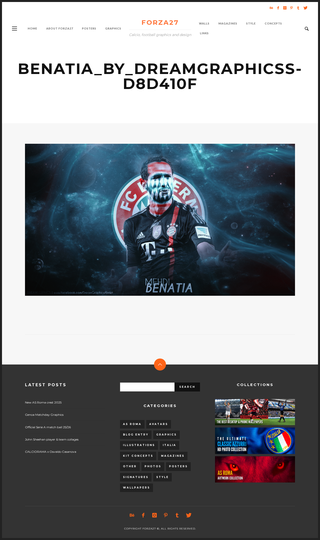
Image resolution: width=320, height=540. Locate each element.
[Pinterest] (291, 8)
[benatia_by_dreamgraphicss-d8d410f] (152, 219)
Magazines (172, 456)
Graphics (166, 434)
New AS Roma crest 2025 (43, 402)
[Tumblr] (298, 8)
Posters (178, 466)
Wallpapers (136, 487)
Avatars (158, 424)
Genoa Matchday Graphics (44, 414)
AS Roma (132, 424)
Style (162, 477)
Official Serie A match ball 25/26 (48, 427)
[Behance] (271, 8)
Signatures (135, 477)
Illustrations (139, 445)
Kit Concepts (138, 456)
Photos (152, 466)
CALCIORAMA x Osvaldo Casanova (50, 452)
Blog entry (135, 434)
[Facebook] (278, 8)
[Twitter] (305, 8)
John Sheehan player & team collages (51, 439)
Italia (169, 445)
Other (130, 466)
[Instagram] (285, 8)
